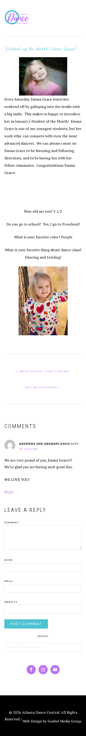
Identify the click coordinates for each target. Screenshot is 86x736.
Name (9, 560)
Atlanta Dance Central (18, 18)
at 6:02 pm (28, 449)
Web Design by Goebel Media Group (52, 721)
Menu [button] (76, 9)
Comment (12, 522)
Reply (9, 491)
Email (10, 581)
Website (10, 602)
